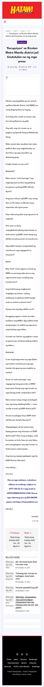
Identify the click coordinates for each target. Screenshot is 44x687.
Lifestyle (32, 663)
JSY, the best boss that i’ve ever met (26, 563)
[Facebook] (17, 654)
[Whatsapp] (26, 654)
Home (9, 659)
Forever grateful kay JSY (27, 587)
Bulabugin (22, 42)
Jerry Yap (13, 67)
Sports (24, 663)
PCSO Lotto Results (22, 666)
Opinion (23, 659)
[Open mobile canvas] (5, 22)
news (16, 659)
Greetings (36, 666)
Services (7, 666)
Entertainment (13, 663)
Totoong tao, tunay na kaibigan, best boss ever (26, 576)
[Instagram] (22, 654)
